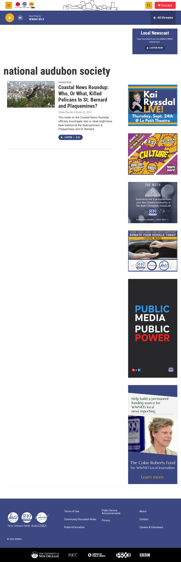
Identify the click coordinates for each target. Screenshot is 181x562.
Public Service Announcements (111, 512)
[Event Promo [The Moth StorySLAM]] (152, 202)
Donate (166, 5)
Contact (143, 519)
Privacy (106, 520)
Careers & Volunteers (151, 527)
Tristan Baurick (65, 112)
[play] (10, 18)
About (142, 511)
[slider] (26, 17)
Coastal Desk (64, 82)
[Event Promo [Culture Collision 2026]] (152, 154)
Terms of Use (71, 511)
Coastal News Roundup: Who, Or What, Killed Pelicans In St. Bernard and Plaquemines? (83, 96)
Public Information (74, 527)
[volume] (20, 18)
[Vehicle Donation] (152, 251)
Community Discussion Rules (80, 519)
